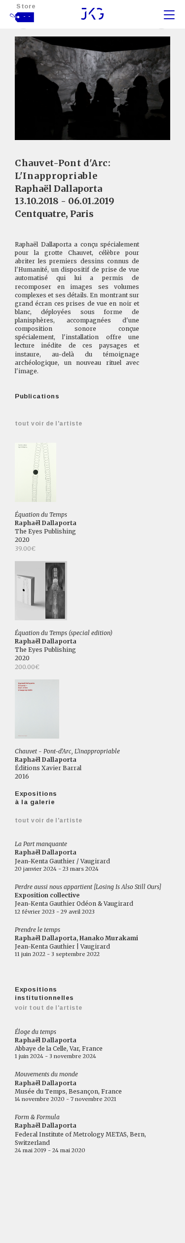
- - (27, 16)
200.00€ (27, 667)
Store (26, 6)
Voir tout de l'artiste (48, 1007)
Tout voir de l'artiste (48, 423)
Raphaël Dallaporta (58, 188)
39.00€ (25, 548)
